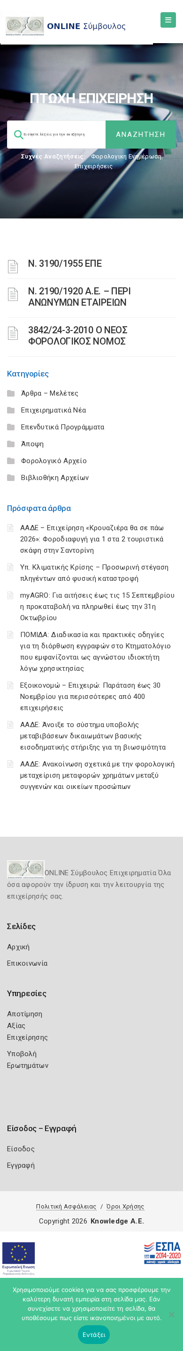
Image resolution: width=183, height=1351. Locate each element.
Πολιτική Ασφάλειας (66, 1206)
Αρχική (18, 947)
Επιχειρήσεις (94, 166)
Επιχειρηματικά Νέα (53, 410)
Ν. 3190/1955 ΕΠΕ (64, 263)
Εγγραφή (21, 1165)
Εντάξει (94, 1334)
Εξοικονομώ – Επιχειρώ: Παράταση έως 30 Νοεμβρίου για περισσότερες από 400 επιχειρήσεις (90, 696)
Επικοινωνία (27, 963)
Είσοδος (21, 1149)
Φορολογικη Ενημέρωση (126, 156)
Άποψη (32, 444)
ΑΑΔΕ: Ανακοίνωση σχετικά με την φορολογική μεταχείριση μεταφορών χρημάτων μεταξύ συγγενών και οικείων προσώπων (97, 775)
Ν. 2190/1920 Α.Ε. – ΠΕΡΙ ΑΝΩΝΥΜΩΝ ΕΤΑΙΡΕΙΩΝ (79, 296)
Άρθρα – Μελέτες (50, 393)
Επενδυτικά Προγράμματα (63, 427)
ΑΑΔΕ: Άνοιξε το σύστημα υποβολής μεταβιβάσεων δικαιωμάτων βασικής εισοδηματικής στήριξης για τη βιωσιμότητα (93, 736)
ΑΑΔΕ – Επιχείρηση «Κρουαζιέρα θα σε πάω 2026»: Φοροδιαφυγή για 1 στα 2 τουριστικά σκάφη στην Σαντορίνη (92, 539)
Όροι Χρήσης (125, 1206)
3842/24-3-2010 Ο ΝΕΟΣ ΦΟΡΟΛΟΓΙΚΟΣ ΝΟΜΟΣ (78, 335)
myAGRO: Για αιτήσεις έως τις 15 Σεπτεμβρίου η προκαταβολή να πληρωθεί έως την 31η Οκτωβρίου (97, 606)
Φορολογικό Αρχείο (54, 461)
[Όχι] (171, 1319)
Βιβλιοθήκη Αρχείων (55, 477)
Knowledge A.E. (117, 1221)
